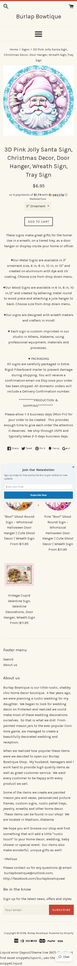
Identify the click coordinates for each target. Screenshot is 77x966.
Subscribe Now (38, 495)
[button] (38, 469)
